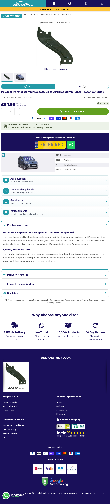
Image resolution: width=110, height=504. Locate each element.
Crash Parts (33, 14)
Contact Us (61, 410)
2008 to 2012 (66, 14)
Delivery (60, 406)
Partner (54, 14)
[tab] (55, 225)
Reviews (60, 414)
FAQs (5, 437)
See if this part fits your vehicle (55, 137)
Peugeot (45, 14)
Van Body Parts (10, 406)
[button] (55, 45)
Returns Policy (9, 429)
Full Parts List (12, 16)
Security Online (10, 433)
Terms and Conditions (13, 425)
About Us (60, 402)
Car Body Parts (10, 402)
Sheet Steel (8, 410)
